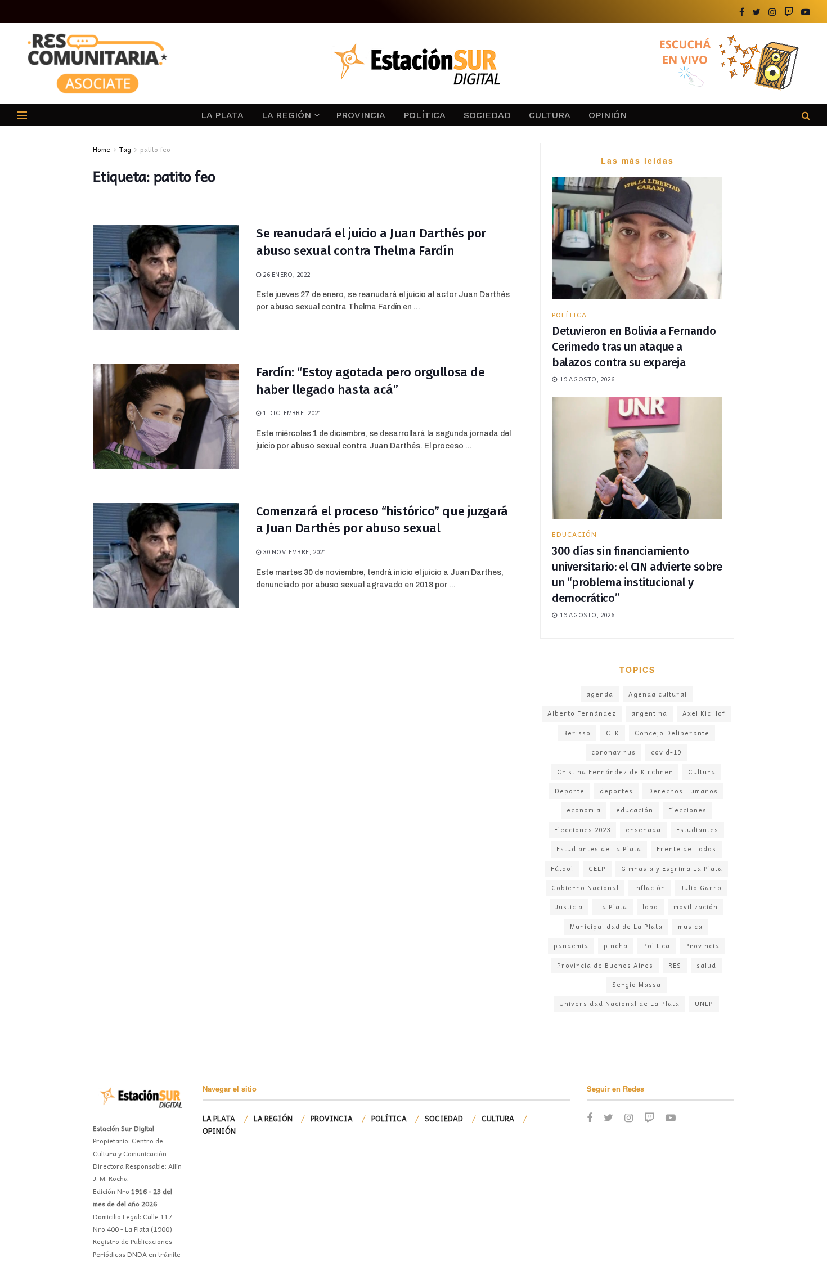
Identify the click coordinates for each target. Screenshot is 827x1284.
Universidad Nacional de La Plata (619, 1003)
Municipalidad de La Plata (616, 926)
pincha (616, 945)
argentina (649, 713)
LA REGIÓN (286, 115)
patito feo (155, 149)
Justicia (569, 907)
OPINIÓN (607, 115)
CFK (612, 733)
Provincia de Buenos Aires (605, 965)
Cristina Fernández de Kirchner (615, 771)
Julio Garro (701, 887)
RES (674, 965)
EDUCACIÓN (574, 534)
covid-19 (666, 752)
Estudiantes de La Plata (598, 849)
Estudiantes (697, 829)
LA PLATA (222, 115)
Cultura (702, 771)
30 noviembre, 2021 (293, 551)
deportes (616, 791)
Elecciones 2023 (582, 829)
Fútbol (562, 868)
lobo (650, 907)
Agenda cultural (657, 694)
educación (634, 810)
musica (690, 926)
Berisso (577, 733)
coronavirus (613, 752)
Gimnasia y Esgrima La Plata (671, 868)
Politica (656, 945)
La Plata (612, 907)
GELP (597, 868)
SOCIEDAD (487, 115)
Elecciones (687, 810)
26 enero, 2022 (285, 274)
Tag (125, 149)
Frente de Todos (686, 849)
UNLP (704, 1003)
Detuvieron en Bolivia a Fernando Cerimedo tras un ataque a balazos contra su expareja (634, 346)
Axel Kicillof (703, 713)
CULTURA (549, 115)
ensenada (643, 829)
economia (584, 810)
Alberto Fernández (581, 713)
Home (101, 149)
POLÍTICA (424, 115)
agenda (599, 694)
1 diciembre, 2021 (291, 412)
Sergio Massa (636, 984)
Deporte (570, 791)
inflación (650, 887)
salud (706, 965)
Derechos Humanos (683, 791)
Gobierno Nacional (585, 887)
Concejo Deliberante (672, 733)
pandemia (571, 945)
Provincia (702, 945)
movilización (695, 907)
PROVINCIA (360, 115)
